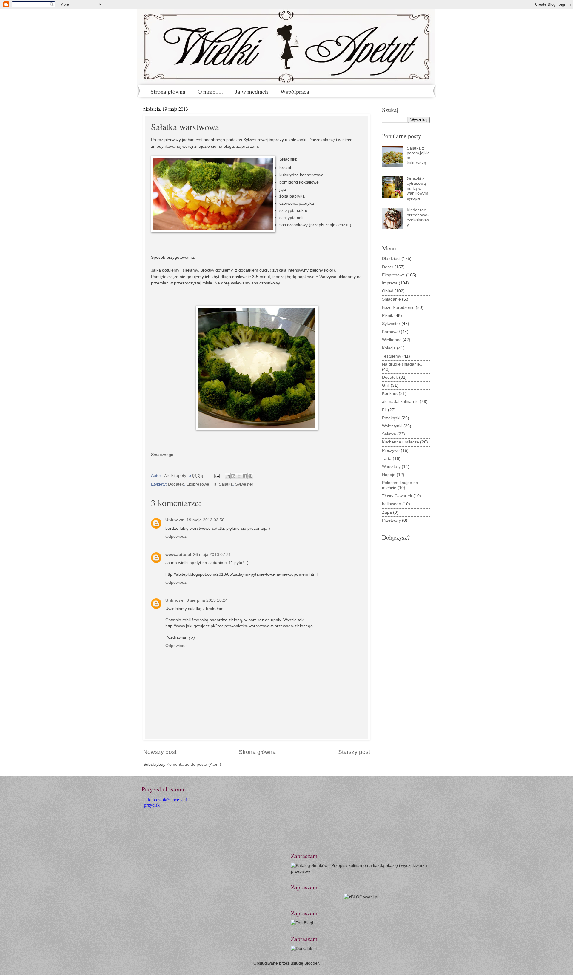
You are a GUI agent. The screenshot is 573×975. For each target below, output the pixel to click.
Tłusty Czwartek (397, 496)
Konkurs (390, 393)
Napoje (388, 474)
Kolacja (389, 348)
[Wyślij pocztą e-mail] (228, 476)
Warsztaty (391, 466)
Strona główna (167, 91)
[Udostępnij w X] (239, 476)
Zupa (387, 512)
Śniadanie (391, 299)
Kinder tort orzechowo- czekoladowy (418, 217)
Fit (214, 484)
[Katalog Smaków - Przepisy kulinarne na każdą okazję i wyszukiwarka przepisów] (361, 871)
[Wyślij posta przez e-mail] (216, 475)
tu (348, 224)
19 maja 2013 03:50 (205, 520)
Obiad (387, 291)
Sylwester (244, 484)
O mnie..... (210, 91)
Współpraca (294, 91)
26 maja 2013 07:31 (212, 554)
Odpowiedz (176, 536)
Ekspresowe (197, 484)
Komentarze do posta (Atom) (194, 764)
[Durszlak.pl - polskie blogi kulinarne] (304, 948)
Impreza (390, 283)
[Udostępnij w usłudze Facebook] (245, 476)
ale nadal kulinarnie (400, 401)
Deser (387, 267)
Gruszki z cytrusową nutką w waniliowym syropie (417, 188)
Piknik (387, 315)
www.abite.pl (178, 554)
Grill (385, 385)
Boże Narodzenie (398, 307)
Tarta (387, 458)
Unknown (175, 520)
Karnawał (391, 331)
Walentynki (392, 426)
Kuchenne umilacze (400, 442)
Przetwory (391, 520)
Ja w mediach (251, 91)
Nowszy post (159, 752)
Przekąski (391, 418)
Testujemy (391, 356)
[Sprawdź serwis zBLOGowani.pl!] (361, 897)
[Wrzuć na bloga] (233, 476)
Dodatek (176, 484)
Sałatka (226, 484)
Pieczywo (391, 450)
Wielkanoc (391, 340)
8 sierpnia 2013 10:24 (207, 600)
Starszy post (354, 752)
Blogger (311, 963)
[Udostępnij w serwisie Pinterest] (250, 476)
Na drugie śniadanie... (402, 364)
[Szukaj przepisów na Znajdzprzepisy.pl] (302, 923)
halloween (391, 504)
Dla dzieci (391, 258)
